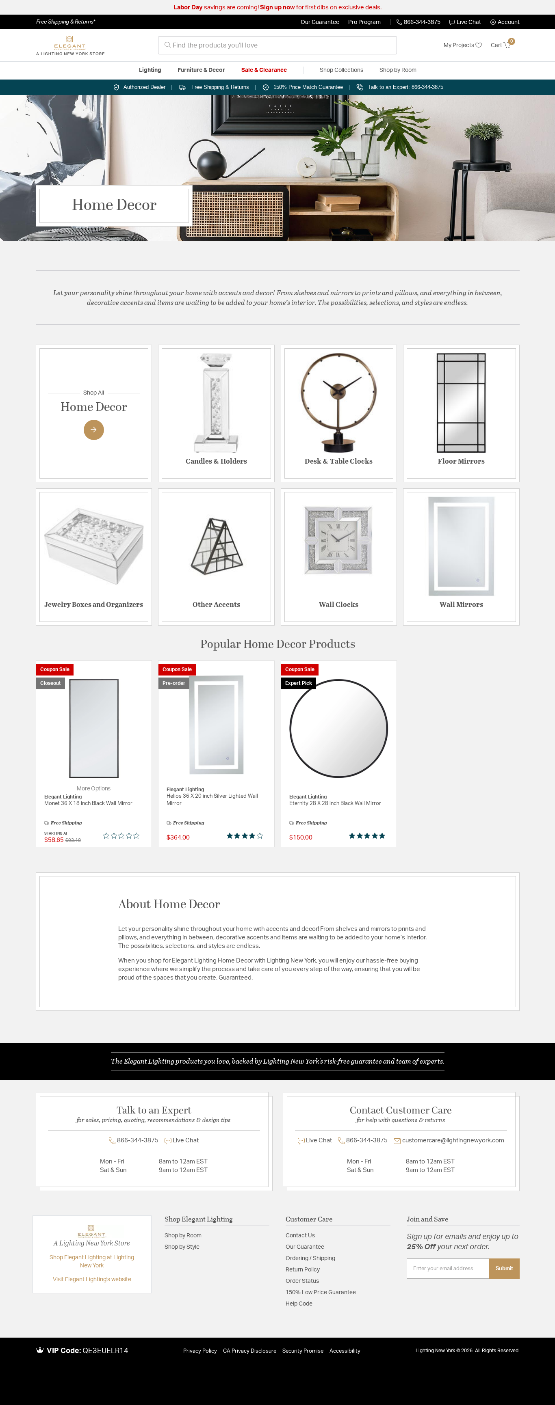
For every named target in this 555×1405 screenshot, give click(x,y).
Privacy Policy (200, 1351)
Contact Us (300, 1236)
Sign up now (277, 7)
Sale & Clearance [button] (264, 70)
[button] (505, 22)
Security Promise (302, 1351)
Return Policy (303, 1270)
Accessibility (345, 1351)
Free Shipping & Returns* (65, 22)
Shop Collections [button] (341, 70)
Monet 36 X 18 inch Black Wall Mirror (88, 803)
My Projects (459, 45)
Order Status (302, 1281)
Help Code (299, 1304)
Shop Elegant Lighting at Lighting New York (92, 1262)
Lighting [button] (150, 70)
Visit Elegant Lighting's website (92, 1279)
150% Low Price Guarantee (321, 1292)
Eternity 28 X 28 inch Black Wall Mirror (335, 803)
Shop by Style (182, 1247)
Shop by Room (183, 1236)
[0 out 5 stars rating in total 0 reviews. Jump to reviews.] (123, 836)
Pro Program (364, 22)
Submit (504, 1268)
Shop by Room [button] (397, 70)
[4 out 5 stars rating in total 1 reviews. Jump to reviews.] (246, 836)
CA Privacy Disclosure (249, 1351)
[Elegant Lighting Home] (70, 45)
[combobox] (277, 45)
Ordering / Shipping (310, 1258)
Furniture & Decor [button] (201, 70)
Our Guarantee (320, 22)
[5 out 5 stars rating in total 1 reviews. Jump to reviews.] (368, 836)
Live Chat (469, 22)
